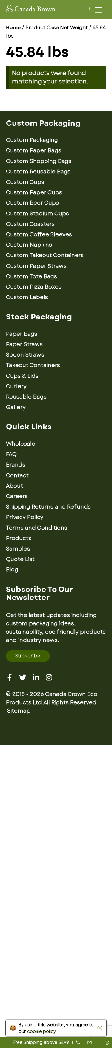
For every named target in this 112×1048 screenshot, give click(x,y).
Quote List (20, 559)
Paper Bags (21, 334)
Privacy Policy (24, 517)
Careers (17, 496)
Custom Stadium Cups (37, 213)
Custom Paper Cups (34, 192)
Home (13, 27)
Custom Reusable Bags (38, 171)
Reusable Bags (26, 397)
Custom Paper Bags (33, 150)
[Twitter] (22, 677)
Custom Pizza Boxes (34, 287)
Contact (17, 475)
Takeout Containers (33, 365)
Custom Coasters (30, 224)
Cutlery (16, 386)
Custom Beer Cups (32, 203)
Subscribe (27, 655)
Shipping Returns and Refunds (48, 507)
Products (18, 538)
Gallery (16, 407)
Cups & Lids (22, 376)
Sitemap (18, 711)
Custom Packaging (32, 140)
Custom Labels (27, 297)
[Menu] (99, 9)
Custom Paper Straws (36, 266)
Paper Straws (24, 344)
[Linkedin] (35, 677)
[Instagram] (49, 677)
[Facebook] (9, 677)
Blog (12, 569)
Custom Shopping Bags (38, 161)
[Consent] (107, 1043)
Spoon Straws (25, 355)
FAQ (11, 454)
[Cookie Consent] (98, 1028)
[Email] (89, 1042)
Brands (15, 465)
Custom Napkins (29, 245)
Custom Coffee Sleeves (39, 234)
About (14, 486)
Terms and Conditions (36, 528)
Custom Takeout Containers (45, 255)
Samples (18, 549)
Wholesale (20, 444)
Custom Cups (25, 182)
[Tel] (78, 1042)
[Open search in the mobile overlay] (87, 8)
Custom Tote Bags (31, 276)
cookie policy (41, 1031)
